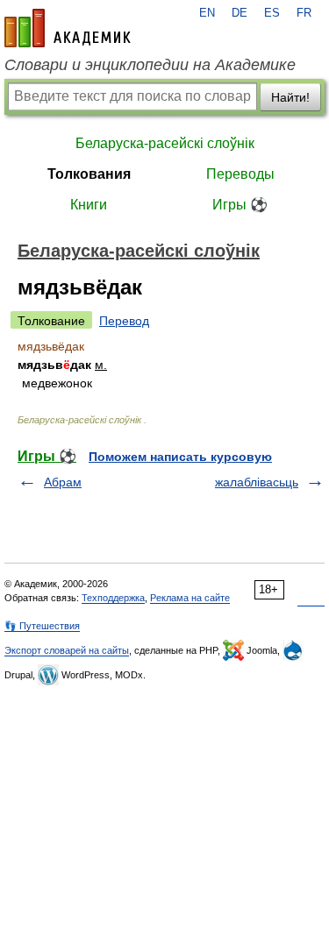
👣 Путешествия (42, 626)
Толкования (89, 174)
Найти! (290, 97)
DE (239, 13)
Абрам (63, 482)
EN (207, 13)
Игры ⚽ (240, 204)
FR (304, 13)
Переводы (240, 174)
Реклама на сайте (190, 597)
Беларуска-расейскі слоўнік (164, 143)
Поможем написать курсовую (180, 457)
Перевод (124, 321)
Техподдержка (113, 597)
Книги (88, 204)
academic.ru (67, 28)
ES (272, 13)
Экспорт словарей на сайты (66, 650)
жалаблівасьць (256, 482)
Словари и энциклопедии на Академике (150, 65)
